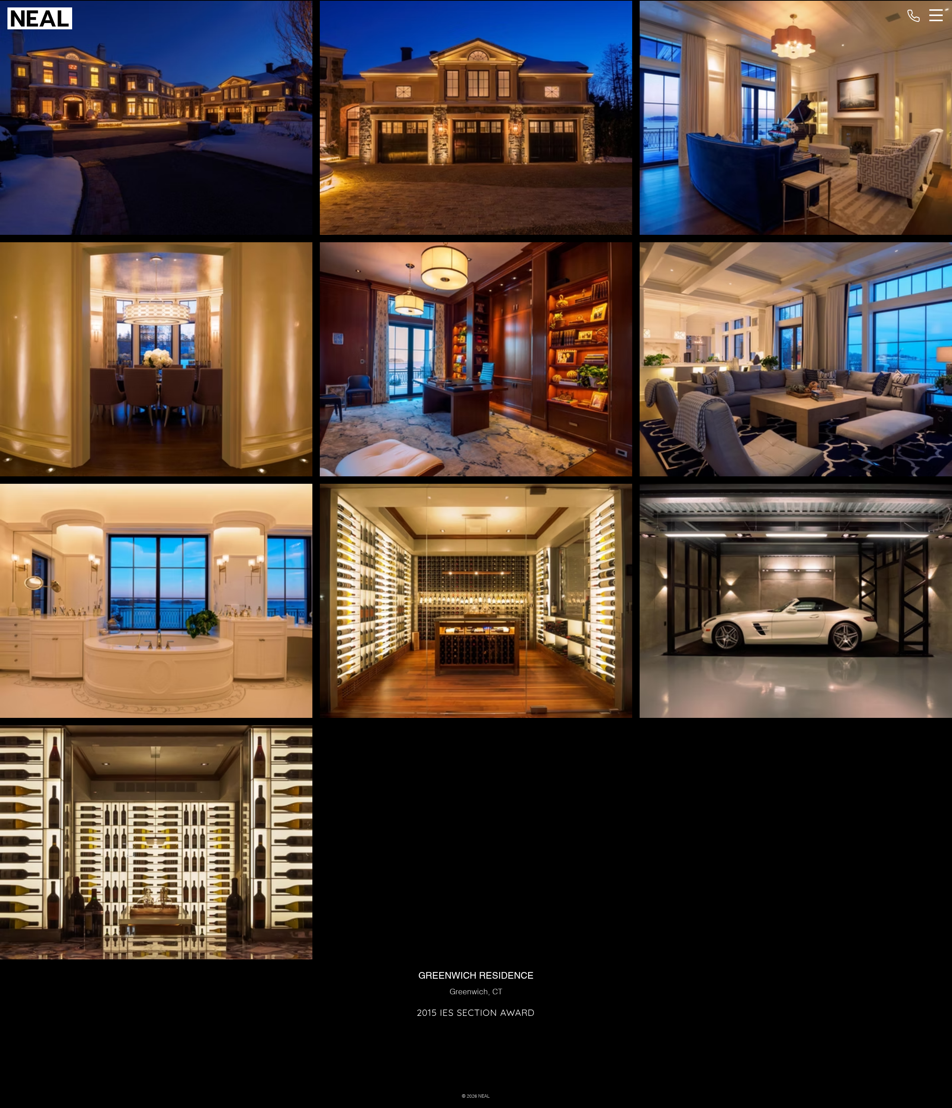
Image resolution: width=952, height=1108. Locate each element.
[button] (936, 15)
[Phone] (913, 15)
